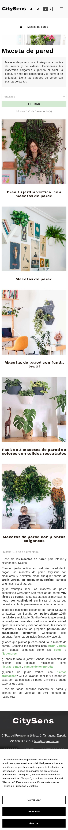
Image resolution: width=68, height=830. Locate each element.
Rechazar (34, 811)
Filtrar (34, 104)
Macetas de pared (34, 279)
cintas (17, 666)
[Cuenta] (31, 8)
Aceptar (34, 823)
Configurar (34, 799)
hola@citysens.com (46, 741)
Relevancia (34, 96)
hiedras (7, 666)
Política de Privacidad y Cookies (20, 785)
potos (58, 649)
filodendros (9, 653)
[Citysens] (16, 8)
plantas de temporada (38, 666)
